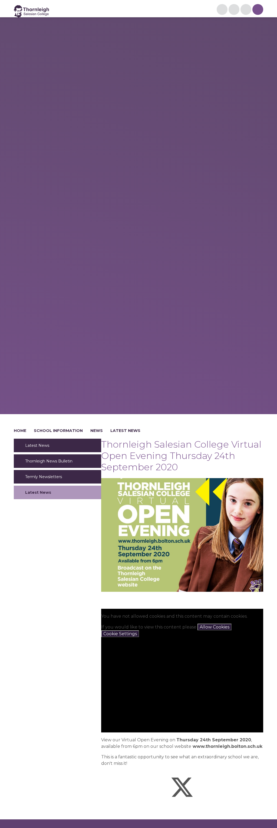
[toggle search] (257, 9)
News (96, 430)
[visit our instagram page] (222, 9)
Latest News (125, 430)
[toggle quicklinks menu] (234, 9)
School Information (58, 430)
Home (20, 430)
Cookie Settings (120, 633)
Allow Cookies (214, 627)
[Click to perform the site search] (245, 9)
